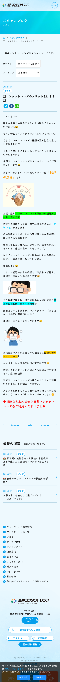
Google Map (29, 620)
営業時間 (42, 638)
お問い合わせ (13, 571)
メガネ (10, 536)
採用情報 (11, 576)
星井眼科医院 (30, 644)
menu (54, 5)
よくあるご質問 (15, 561)
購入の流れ (12, 566)
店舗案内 (11, 551)
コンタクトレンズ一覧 (18, 531)
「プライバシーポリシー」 (16, 668)
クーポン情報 (13, 541)
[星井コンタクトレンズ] (4, 38)
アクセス (18, 638)
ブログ (8, 90)
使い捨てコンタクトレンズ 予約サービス (27, 581)
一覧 (30, 425)
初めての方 (12, 556)
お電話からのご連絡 (30, 629)
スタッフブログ (15, 546)
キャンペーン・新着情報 (19, 526)
